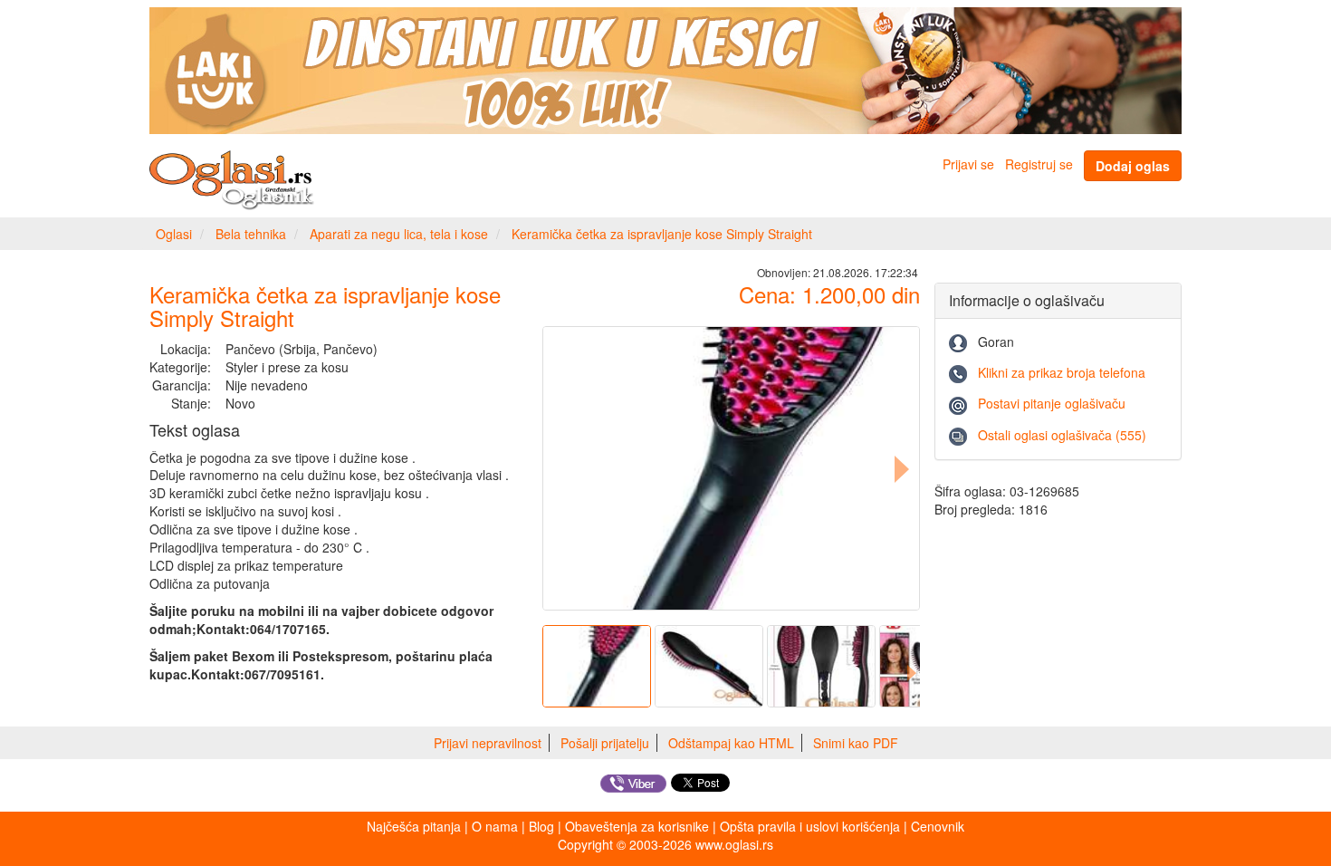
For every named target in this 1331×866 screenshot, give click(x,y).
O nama (495, 826)
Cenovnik (937, 826)
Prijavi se (968, 164)
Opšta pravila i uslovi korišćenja (810, 826)
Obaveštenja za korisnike (637, 826)
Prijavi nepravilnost (487, 743)
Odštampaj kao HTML (731, 743)
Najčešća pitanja (414, 826)
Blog (541, 826)
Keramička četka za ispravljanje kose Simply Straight (662, 234)
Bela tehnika (250, 234)
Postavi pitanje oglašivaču (1051, 403)
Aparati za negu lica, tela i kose (399, 234)
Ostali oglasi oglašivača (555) (1062, 435)
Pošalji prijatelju (604, 743)
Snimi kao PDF (855, 743)
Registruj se (1039, 164)
